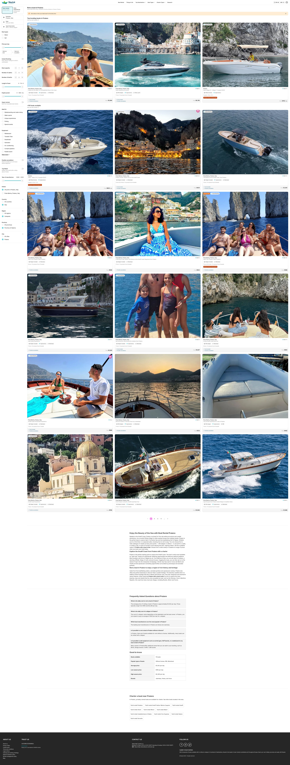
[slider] (3, 47)
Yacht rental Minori (149, 709)
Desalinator (8, 139)
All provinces (8, 225)
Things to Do (129, 2)
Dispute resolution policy (9, 754)
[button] (157, 173)
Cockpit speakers (9, 148)
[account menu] (286, 2)
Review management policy (10, 756)
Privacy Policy (6, 745)
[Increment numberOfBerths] (22, 77)
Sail (6, 38)
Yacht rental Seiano (177, 714)
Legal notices (6, 751)
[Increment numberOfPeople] (22, 68)
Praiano (54, 9)
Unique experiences (10, 118)
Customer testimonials (28, 743)
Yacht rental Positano (137, 705)
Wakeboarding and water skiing (14, 112)
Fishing (7, 121)
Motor (6, 35)
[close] (286, 13)
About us (5, 743)
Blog (4, 758)
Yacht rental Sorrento (137, 718)
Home (28, 9)
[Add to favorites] (286, 24)
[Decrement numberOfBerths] (15, 77)
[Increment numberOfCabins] (22, 72)
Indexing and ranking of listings (11, 752)
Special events (9, 124)
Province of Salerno (48, 9)
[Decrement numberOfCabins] (15, 72)
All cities (7, 236)
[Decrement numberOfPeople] (15, 68)
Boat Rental (121, 2)
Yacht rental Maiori (162, 709)
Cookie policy (6, 747)
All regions (8, 213)
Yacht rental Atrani (136, 709)
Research (169, 2)
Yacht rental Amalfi (177, 705)
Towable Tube (9, 136)
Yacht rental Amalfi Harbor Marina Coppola (157, 705)
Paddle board (8, 151)
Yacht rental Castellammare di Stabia (141, 714)
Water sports (8, 115)
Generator (7, 142)
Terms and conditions (8, 749)
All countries (8, 201)
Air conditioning (9, 145)
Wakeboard (8, 133)
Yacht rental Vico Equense (161, 714)
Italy (37, 9)
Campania (41, 9)
